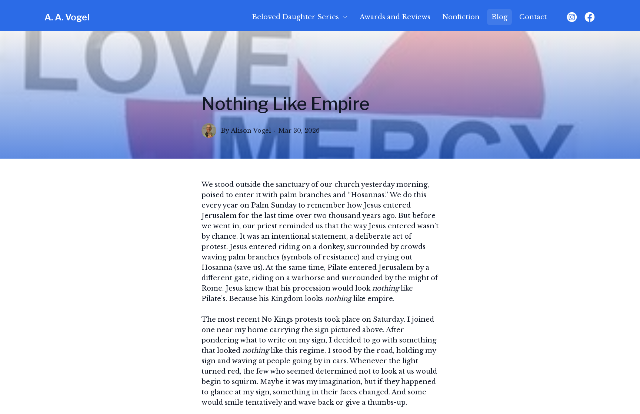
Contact (533, 17)
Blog (499, 17)
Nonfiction (461, 17)
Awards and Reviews (395, 17)
